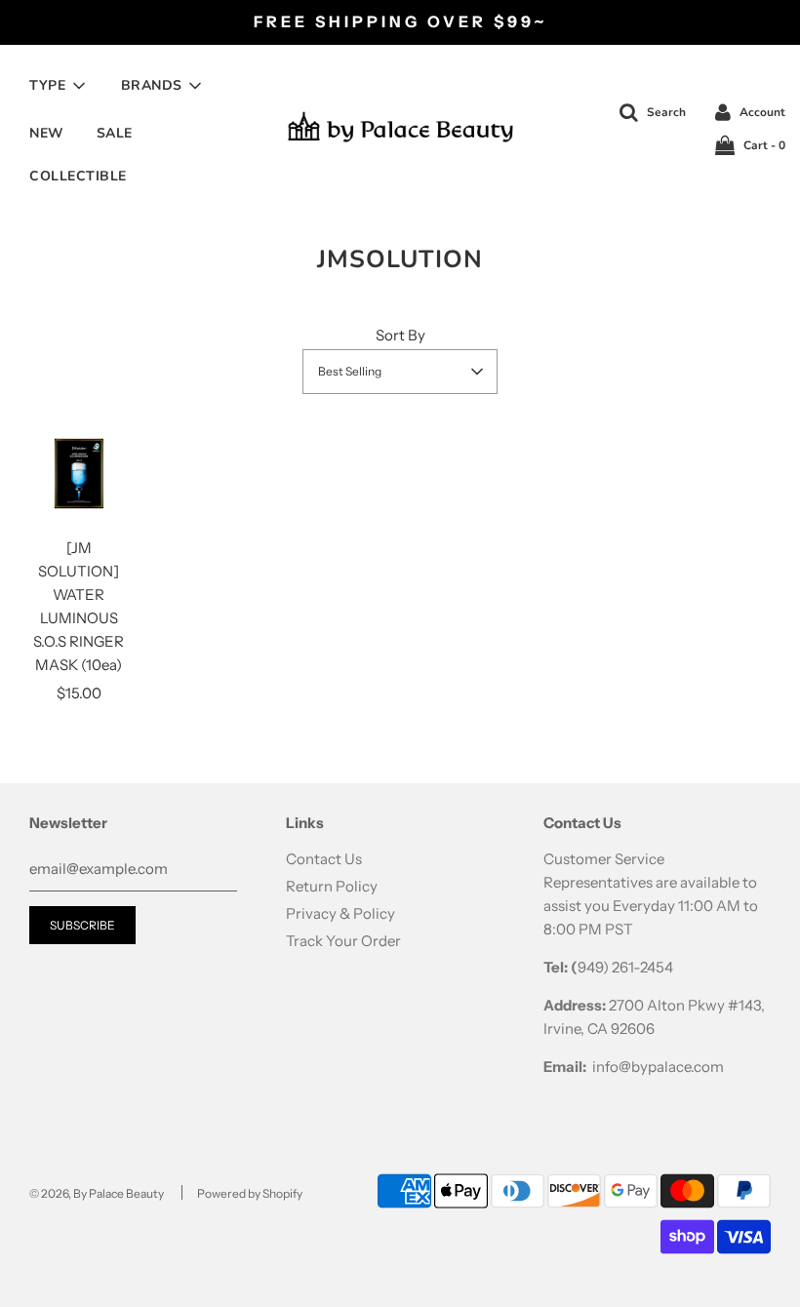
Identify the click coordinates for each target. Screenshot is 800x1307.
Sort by (400, 335)
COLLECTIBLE (78, 176)
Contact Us (324, 859)
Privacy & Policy (340, 913)
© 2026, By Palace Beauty (96, 1193)
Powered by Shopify (249, 1193)
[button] (400, 371)
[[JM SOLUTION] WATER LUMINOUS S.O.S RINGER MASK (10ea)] (79, 473)
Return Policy (332, 886)
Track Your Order (343, 940)
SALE (115, 133)
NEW (46, 133)
